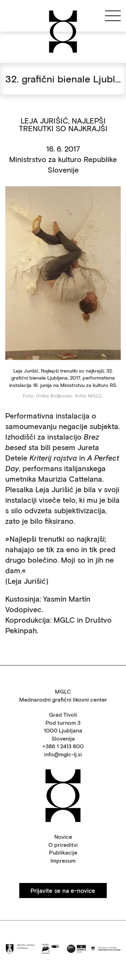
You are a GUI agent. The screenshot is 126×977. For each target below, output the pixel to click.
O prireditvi (63, 844)
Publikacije (63, 852)
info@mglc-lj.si (63, 754)
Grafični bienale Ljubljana (27, 15)
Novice (63, 836)
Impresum (63, 860)
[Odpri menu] (113, 16)
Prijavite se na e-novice (62, 890)
